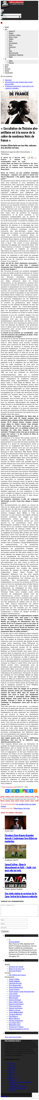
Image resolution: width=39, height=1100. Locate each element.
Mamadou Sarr (14, 1025)
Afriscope (7, 69)
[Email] (14, 791)
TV (5, 59)
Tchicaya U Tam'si (16, 1027)
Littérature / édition (14, 35)
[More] (35, 791)
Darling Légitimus (16, 1004)
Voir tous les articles (13, 1037)
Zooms (7, 65)
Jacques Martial (15, 1014)
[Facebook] (7, 791)
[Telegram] (28, 791)
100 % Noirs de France (17, 975)
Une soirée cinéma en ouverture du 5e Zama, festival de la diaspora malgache (21, 895)
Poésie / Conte (13, 37)
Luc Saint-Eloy (15, 1023)
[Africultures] (12, 8)
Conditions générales (17, 1086)
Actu (6, 29)
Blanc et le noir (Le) (16, 969)
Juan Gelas (13, 993)
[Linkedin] (17, 791)
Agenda (7, 71)
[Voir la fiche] (9, 940)
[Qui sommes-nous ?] (1, 19)
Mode (10, 51)
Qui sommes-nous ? (13, 1041)
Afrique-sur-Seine (16, 967)
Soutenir (8, 80)
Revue (6, 67)
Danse (10, 41)
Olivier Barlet (14, 942)
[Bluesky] (31, 791)
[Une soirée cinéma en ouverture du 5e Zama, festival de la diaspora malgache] (15, 887)
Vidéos (11, 61)
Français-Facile (9, 73)
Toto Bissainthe (15, 985)
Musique (11, 33)
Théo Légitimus (15, 1006)
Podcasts (11, 63)
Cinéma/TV (12, 31)
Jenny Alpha (14, 979)
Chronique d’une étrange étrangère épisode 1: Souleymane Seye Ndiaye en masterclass (21, 838)
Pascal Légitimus (16, 1008)
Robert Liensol (14, 1010)
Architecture (12, 47)
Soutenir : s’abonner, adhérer (20, 1082)
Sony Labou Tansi (16, 1002)
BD (9, 49)
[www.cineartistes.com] (9, 787)
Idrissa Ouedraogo (16, 1020)
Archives (4, 1096)
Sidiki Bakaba (14, 981)
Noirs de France (15, 971)
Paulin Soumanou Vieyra (19, 1029)
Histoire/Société (13, 53)
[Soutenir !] (19, 799)
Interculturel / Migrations (16, 55)
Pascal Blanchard (16, 987)
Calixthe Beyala (15, 983)
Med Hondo (13, 998)
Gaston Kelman (15, 1000)
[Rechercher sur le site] (2, 10)
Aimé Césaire (14, 989)
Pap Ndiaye (13, 1016)
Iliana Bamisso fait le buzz (22, 808)
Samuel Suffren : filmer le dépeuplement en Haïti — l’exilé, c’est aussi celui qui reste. (20, 867)
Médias (11, 57)
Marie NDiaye (14, 1018)
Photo (10, 45)
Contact (12, 1090)
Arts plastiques (13, 43)
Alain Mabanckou (16, 1012)
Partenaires (13, 1084)
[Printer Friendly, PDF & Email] (32, 159)
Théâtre (11, 39)
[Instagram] (24, 791)
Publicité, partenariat (17, 1088)
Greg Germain (14, 996)
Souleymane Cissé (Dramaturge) (21, 991)
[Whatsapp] (21, 791)
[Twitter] (10, 791)
